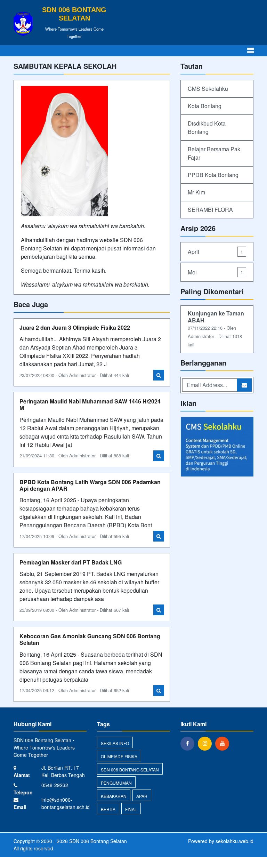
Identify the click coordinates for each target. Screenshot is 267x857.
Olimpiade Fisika (119, 756)
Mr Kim (196, 192)
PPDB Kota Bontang (213, 175)
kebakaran (114, 796)
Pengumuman (116, 783)
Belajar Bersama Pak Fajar (214, 153)
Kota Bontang (204, 106)
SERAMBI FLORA (210, 210)
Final (131, 809)
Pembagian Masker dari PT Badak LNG (70, 562)
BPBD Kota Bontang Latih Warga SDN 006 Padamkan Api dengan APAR (90, 485)
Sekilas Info (115, 743)
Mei (215, 272)
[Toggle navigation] (251, 50)
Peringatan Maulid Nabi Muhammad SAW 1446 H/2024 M (90, 404)
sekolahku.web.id (234, 841)
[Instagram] (206, 743)
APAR (141, 796)
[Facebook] (189, 743)
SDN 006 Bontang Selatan (130, 769)
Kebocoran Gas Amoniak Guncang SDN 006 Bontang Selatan (89, 639)
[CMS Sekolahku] (216, 447)
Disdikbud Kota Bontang (207, 127)
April (215, 252)
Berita (108, 809)
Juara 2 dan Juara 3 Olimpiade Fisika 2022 (74, 327)
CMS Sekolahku (208, 89)
